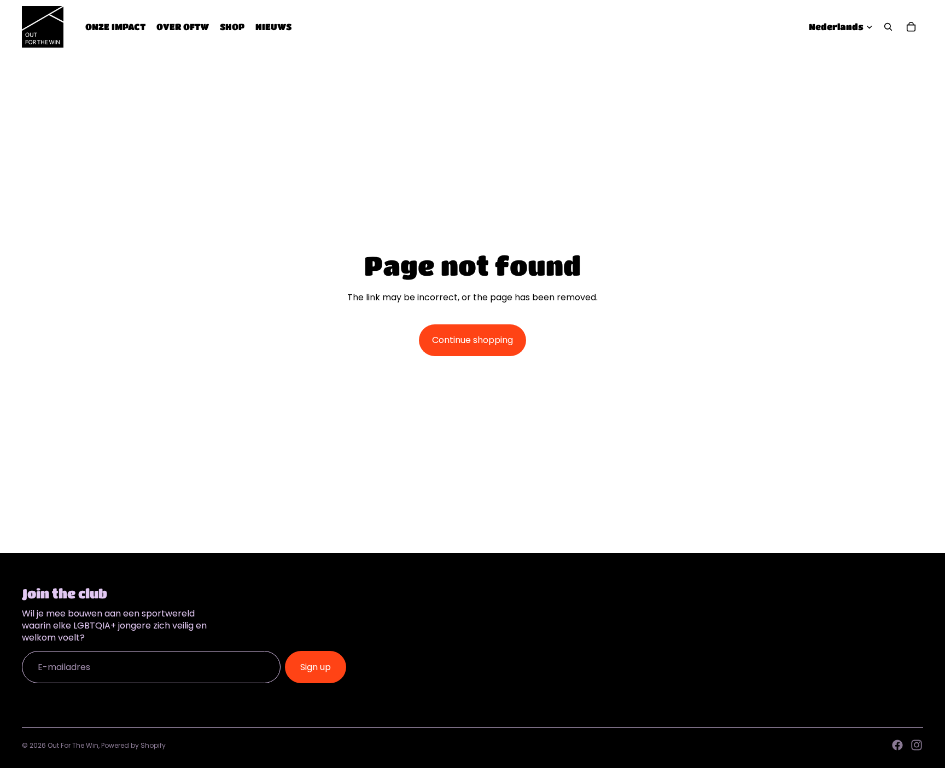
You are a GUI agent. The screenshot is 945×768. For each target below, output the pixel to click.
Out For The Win (73, 745)
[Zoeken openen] (888, 27)
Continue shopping (472, 340)
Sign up (315, 667)
